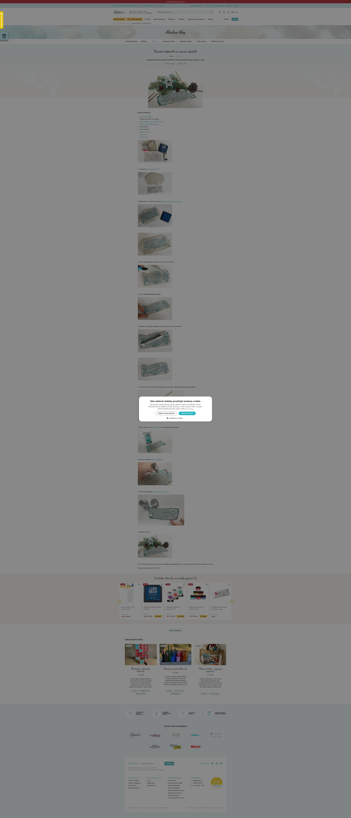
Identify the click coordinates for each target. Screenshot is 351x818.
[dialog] (175, 409)
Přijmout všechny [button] (187, 413)
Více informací (189, 409)
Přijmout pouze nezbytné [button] (166, 413)
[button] (175, 418)
